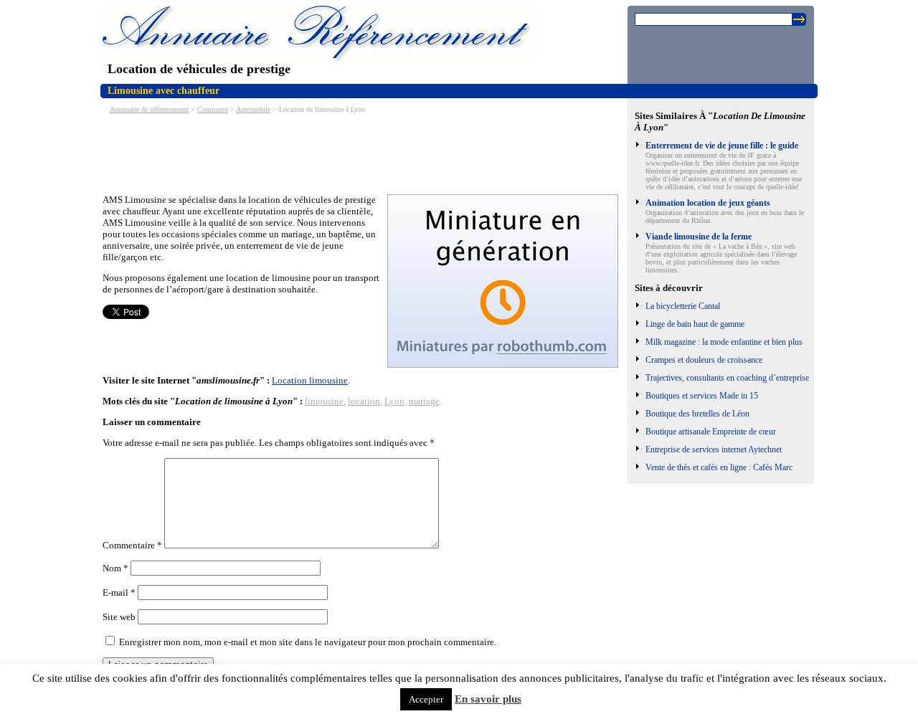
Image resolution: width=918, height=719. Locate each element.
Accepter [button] (426, 699)
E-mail (119, 592)
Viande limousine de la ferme (698, 237)
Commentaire (132, 545)
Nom (115, 568)
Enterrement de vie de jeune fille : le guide (721, 146)
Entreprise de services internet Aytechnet (713, 449)
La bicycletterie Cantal (682, 306)
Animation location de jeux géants (707, 203)
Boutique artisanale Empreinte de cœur (710, 432)
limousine (324, 401)
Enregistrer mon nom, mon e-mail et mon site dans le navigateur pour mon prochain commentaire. (307, 642)
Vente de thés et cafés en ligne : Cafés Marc (718, 467)
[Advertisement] (364, 152)
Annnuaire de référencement (149, 109)
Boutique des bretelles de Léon (697, 414)
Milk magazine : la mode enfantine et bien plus (724, 342)
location (364, 401)
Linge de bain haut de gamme (694, 324)
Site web (119, 616)
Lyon (394, 401)
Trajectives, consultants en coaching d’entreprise (727, 378)
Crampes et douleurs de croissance (703, 360)
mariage (424, 401)
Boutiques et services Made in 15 (701, 396)
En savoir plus (488, 699)
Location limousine (310, 380)
